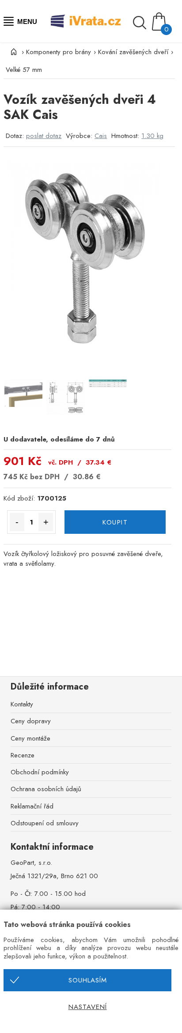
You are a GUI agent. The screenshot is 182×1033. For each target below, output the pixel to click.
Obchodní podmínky (40, 772)
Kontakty (22, 704)
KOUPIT (115, 522)
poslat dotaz (43, 136)
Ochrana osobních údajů (46, 789)
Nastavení (87, 1007)
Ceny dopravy (31, 721)
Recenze (22, 755)
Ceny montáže (30, 738)
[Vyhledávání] (142, 22)
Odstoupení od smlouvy (45, 823)
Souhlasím (87, 980)
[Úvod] (12, 52)
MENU (27, 21)
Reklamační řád (32, 806)
